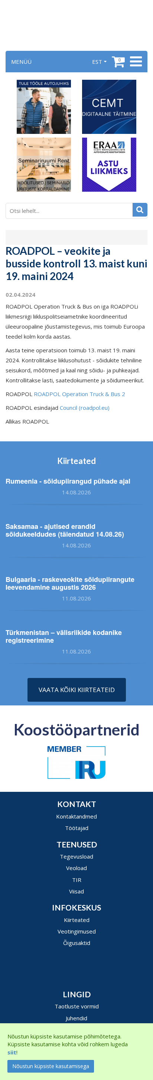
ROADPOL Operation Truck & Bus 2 (79, 394)
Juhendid (76, 1018)
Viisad (76, 891)
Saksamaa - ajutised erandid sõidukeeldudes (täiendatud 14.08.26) (65, 530)
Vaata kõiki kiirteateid (77, 689)
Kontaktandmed (76, 816)
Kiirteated (76, 919)
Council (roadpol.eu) (85, 407)
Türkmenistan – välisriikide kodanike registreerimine (64, 636)
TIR (76, 879)
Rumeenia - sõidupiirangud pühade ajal (68, 481)
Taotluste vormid (77, 1006)
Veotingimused (77, 931)
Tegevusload (76, 856)
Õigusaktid (76, 942)
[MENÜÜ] (135, 62)
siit (11, 1052)
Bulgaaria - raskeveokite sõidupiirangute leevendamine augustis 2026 (70, 583)
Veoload (76, 868)
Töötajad (76, 828)
